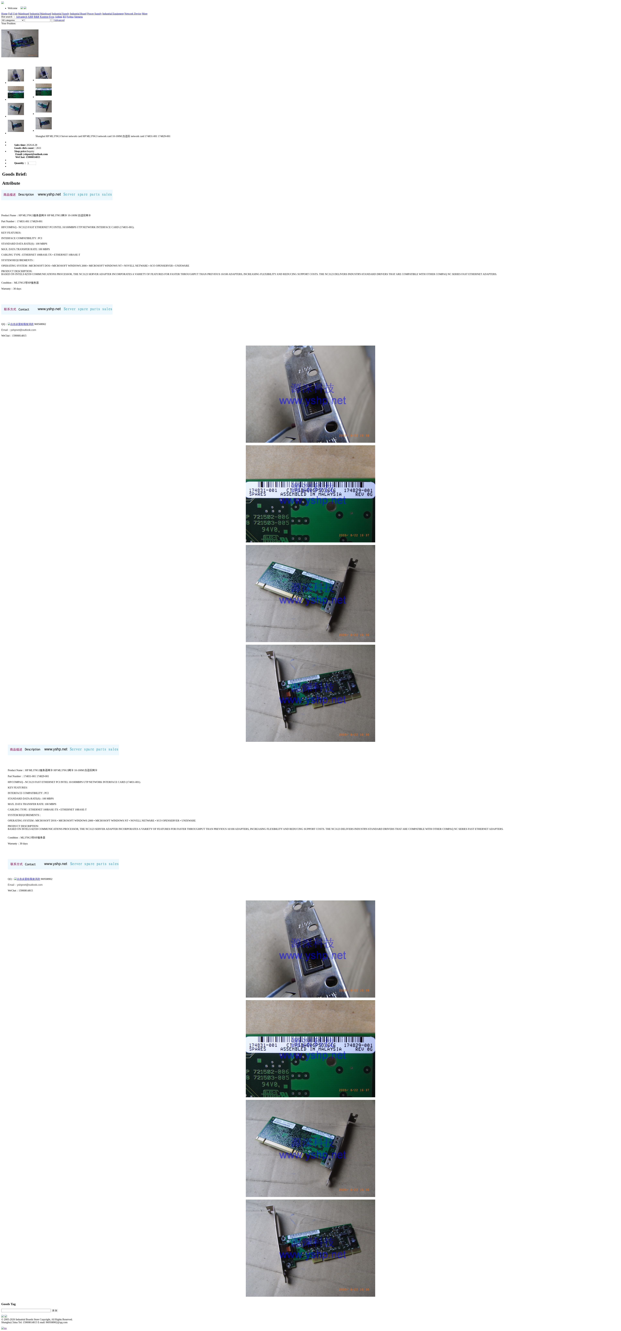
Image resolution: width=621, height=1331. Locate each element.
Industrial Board (78, 13)
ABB (30, 16)
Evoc (51, 16)
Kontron (44, 16)
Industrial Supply (60, 13)
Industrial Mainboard (40, 13)
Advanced (59, 20)
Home (4, 13)
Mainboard (23, 13)
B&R (36, 16)
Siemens (78, 16)
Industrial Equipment (113, 13)
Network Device (132, 13)
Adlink (58, 16)
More (144, 13)
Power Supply (94, 13)
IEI (64, 16)
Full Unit (12, 13)
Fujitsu (70, 16)
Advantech (21, 16)
